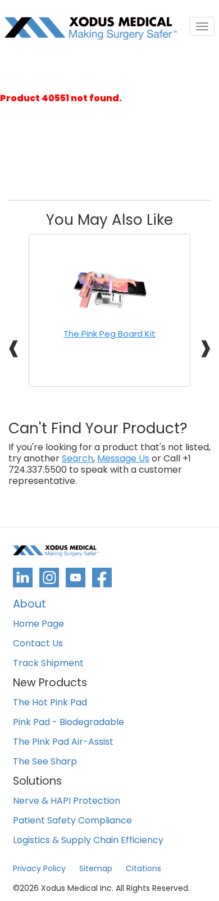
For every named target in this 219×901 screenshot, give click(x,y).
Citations (143, 868)
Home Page (38, 624)
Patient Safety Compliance (72, 821)
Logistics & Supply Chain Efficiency (88, 840)
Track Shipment (48, 663)
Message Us (123, 458)
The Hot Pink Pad (50, 703)
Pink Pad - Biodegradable (68, 722)
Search (77, 458)
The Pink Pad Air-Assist (63, 742)
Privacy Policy (39, 868)
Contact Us (38, 644)
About (29, 605)
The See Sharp (45, 762)
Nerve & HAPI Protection (66, 801)
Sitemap (95, 868)
